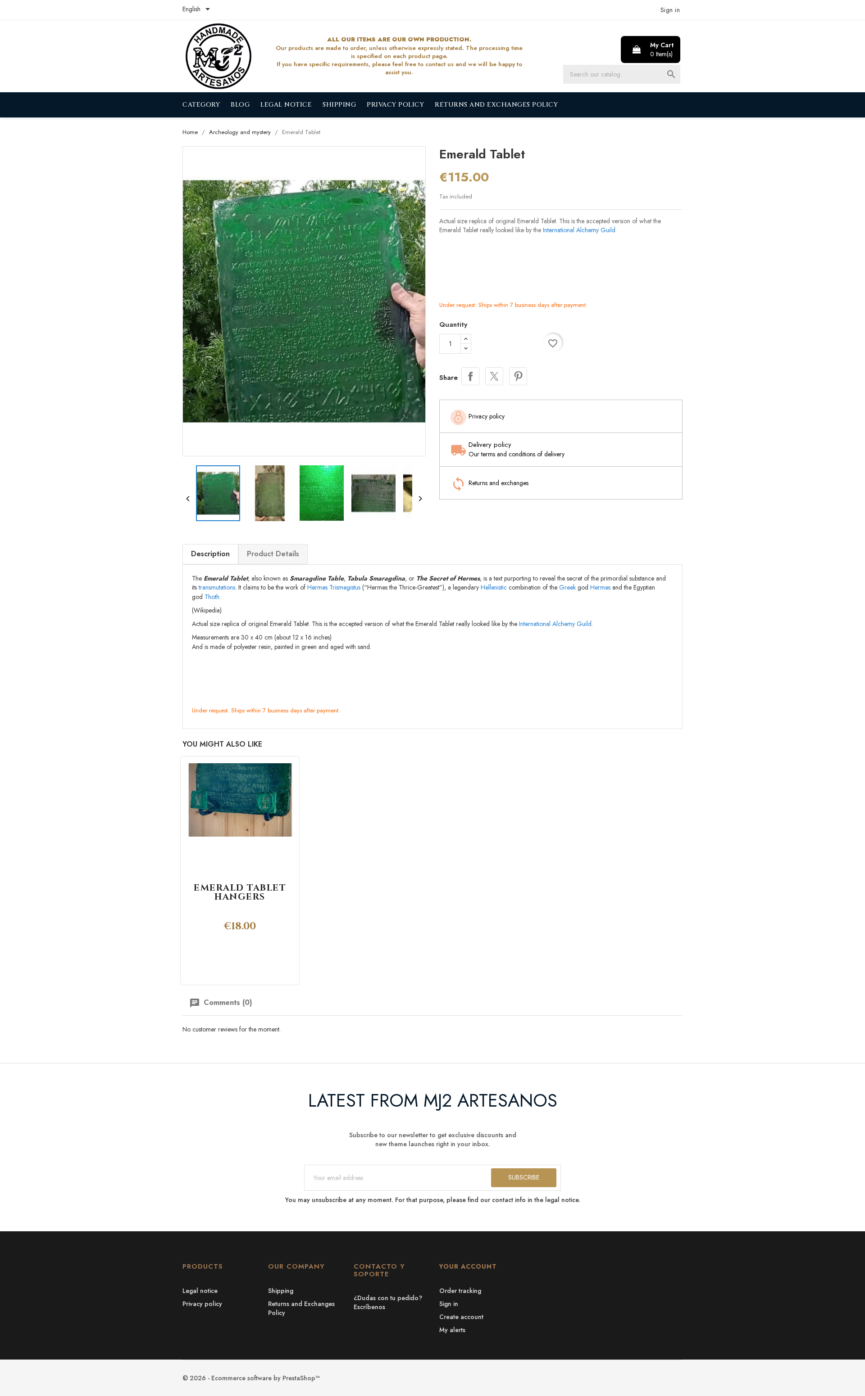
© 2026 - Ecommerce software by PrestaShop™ (251, 1377)
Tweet (494, 376)
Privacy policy (395, 104)
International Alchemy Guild (579, 229)
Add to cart (507, 343)
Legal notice (286, 104)
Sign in (448, 1303)
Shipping (339, 104)
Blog (240, 104)
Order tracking (460, 1290)
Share (470, 376)
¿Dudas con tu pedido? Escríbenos (388, 1302)
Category (201, 104)
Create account (461, 1316)
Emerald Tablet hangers (240, 892)
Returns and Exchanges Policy (496, 104)
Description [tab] (210, 554)
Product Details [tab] (273, 554)
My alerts (452, 1329)
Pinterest (518, 376)
